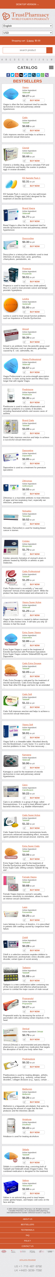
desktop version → (27, 4)
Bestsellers (27, 1225)
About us (27, 1219)
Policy (27, 1241)
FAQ (27, 1235)
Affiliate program (28, 1260)
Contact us (27, 1246)
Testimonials (27, 1230)
